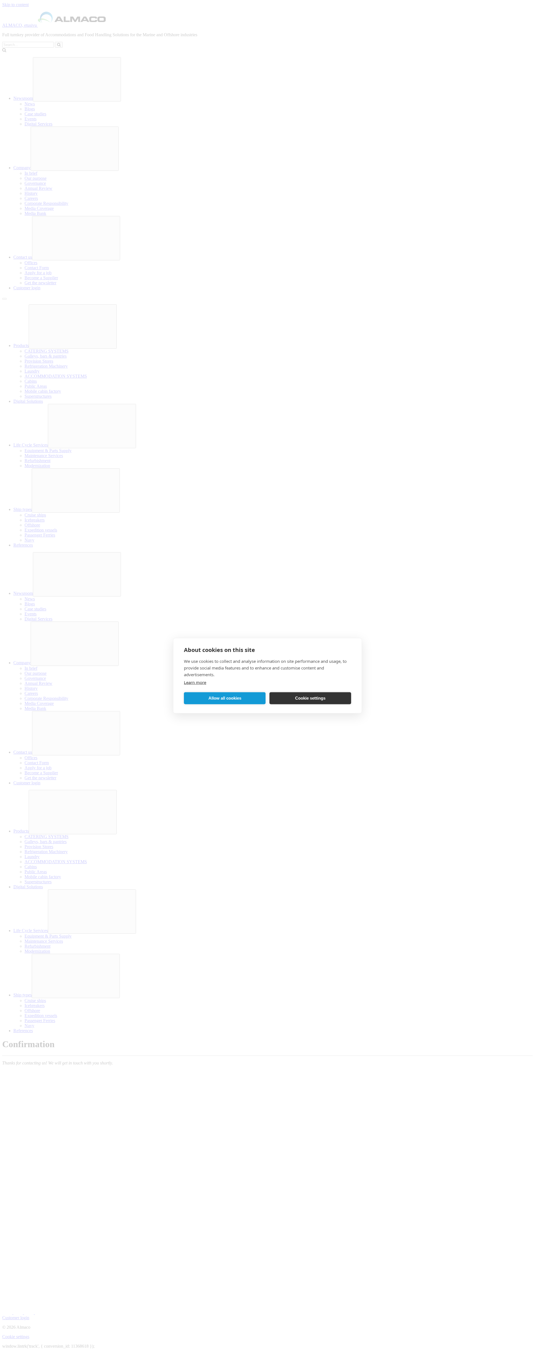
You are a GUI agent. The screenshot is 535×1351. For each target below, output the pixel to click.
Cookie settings (310, 698)
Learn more (195, 682)
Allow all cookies (224, 698)
